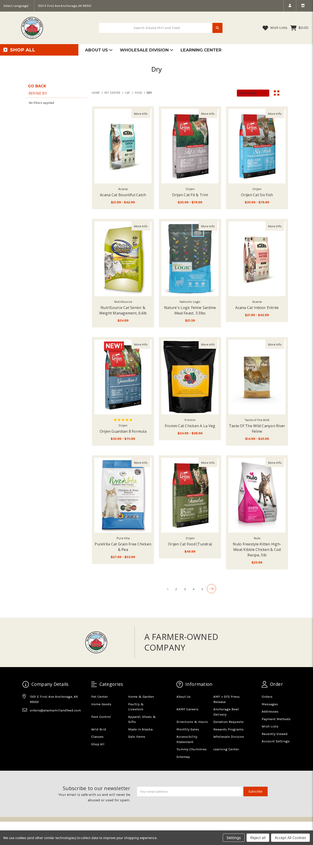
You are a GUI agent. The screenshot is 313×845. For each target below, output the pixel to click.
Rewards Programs (228, 729)
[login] (289, 5)
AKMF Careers (187, 709)
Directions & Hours (192, 722)
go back (37, 86)
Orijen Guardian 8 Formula (123, 431)
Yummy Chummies (191, 749)
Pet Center (99, 697)
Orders (267, 697)
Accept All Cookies (290, 837)
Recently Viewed (275, 734)
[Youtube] (43, 722)
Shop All (97, 744)
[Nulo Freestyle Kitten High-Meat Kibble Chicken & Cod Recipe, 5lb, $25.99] (257, 495)
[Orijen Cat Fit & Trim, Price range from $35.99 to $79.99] (190, 146)
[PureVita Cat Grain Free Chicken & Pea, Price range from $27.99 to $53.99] (123, 495)
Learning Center (201, 50)
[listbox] (253, 93)
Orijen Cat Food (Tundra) (190, 544)
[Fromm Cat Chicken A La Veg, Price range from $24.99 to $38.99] (190, 377)
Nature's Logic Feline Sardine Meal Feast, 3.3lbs (190, 310)
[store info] (303, 5)
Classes (97, 737)
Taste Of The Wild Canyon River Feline (257, 428)
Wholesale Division (145, 50)
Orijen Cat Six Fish (257, 194)
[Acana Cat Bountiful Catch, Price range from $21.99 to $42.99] (123, 146)
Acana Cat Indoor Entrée (257, 307)
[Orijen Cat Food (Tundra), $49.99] (190, 495)
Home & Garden (141, 697)
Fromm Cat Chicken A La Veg (190, 425)
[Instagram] (34, 722)
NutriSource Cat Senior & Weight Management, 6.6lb (123, 310)
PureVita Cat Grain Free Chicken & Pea (123, 547)
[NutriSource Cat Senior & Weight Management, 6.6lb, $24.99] (123, 258)
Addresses (270, 711)
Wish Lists (278, 27)
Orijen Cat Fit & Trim (190, 194)
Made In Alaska (140, 729)
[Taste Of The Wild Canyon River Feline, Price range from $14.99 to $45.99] (257, 377)
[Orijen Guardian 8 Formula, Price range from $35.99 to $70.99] (123, 377)
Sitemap (183, 757)
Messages (270, 704)
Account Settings (276, 741)
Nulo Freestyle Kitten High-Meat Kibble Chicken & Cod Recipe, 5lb (257, 550)
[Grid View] (276, 93)
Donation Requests (228, 722)
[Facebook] (25, 722)
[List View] (285, 93)
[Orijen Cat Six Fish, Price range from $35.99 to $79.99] (257, 146)
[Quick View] (145, 113)
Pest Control (101, 717)
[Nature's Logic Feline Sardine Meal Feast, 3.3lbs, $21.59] (190, 258)
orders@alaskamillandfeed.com (55, 710)
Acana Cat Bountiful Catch (123, 194)
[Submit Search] (217, 28)
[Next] (211, 588)
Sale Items (136, 737)
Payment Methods (276, 719)
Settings (234, 837)
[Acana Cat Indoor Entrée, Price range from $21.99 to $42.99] (257, 258)
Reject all (258, 837)
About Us (97, 50)
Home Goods (101, 704)
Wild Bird (98, 729)
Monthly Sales (187, 729)
